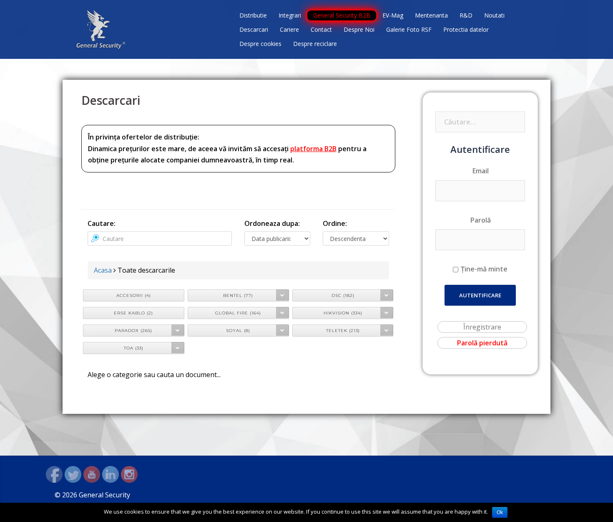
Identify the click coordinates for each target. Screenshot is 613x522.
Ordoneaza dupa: (272, 223)
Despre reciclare (315, 44)
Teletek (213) (343, 330)
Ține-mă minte (484, 269)
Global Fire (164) (238, 313)
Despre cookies (260, 44)
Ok (500, 512)
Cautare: (102, 223)
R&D (466, 15)
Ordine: (335, 223)
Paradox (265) (133, 330)
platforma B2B (313, 148)
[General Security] (101, 28)
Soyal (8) (238, 330)
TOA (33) (133, 348)
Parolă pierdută (482, 343)
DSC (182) (343, 295)
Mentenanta (431, 15)
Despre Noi (359, 29)
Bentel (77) (238, 295)
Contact (321, 29)
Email (480, 170)
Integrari (290, 15)
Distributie (253, 15)
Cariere (289, 29)
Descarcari (253, 29)
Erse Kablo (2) (133, 313)
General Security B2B (341, 15)
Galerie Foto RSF (409, 29)
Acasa (103, 270)
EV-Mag (392, 15)
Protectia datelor (466, 29)
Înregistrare (482, 327)
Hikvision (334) (343, 313)
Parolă (480, 220)
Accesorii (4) (133, 295)
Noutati (494, 15)
